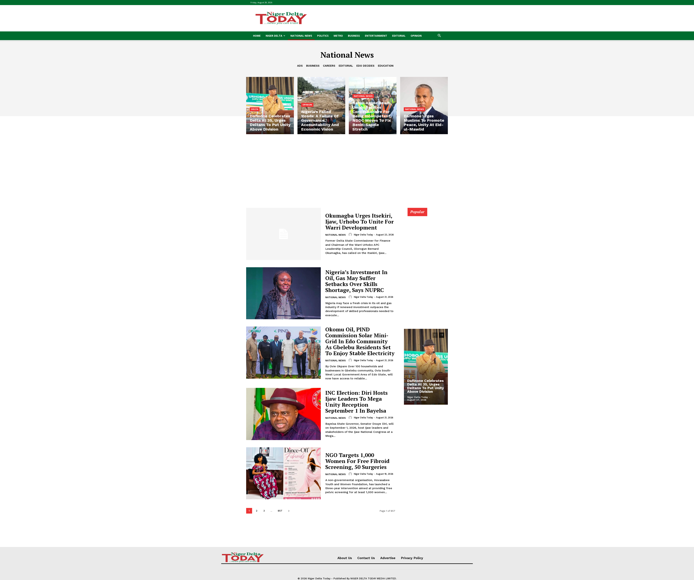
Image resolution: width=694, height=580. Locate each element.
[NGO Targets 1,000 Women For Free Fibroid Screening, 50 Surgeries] (283, 473)
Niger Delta (274, 35)
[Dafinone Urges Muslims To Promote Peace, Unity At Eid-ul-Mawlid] (424, 105)
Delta (254, 109)
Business (354, 35)
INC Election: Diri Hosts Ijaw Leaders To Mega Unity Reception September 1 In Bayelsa (356, 401)
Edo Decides (365, 65)
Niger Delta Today (363, 234)
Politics (323, 35)
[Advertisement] (378, 18)
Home (257, 35)
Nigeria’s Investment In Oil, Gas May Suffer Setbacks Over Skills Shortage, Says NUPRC (356, 281)
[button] (439, 36)
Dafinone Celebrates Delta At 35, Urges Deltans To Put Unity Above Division (425, 386)
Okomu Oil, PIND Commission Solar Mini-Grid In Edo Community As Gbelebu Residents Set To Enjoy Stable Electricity (360, 341)
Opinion (416, 35)
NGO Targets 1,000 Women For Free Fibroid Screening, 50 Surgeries (357, 461)
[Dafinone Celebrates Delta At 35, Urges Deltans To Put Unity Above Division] (270, 105)
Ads (300, 65)
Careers (329, 65)
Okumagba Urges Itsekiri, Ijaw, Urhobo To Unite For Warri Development (359, 221)
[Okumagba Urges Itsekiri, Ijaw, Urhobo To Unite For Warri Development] (283, 234)
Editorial (399, 35)
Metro (338, 35)
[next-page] (289, 511)
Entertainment (376, 35)
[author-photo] (350, 234)
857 (280, 510)
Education (385, 65)
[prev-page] (435, 335)
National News (301, 35)
